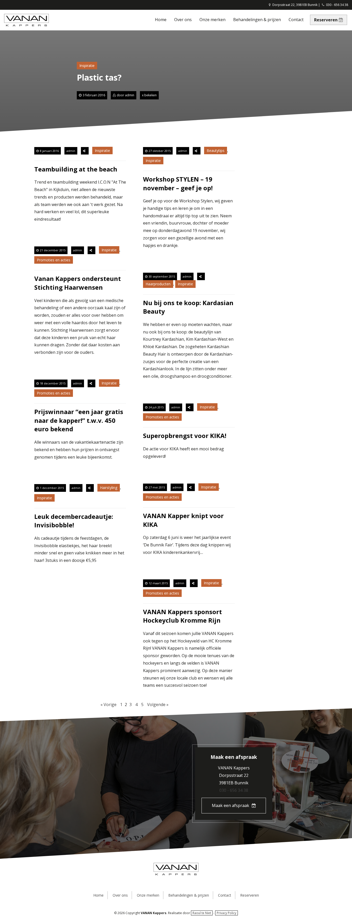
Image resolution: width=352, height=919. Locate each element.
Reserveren (326, 20)
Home (160, 19)
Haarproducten (158, 283)
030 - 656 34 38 (337, 5)
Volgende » (158, 704)
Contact (296, 19)
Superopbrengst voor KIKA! (184, 435)
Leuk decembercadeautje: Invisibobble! (73, 520)
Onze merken (212, 19)
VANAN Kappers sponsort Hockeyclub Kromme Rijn (182, 616)
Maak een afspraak (230, 805)
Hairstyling (108, 487)
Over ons (183, 19)
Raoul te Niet (201, 913)
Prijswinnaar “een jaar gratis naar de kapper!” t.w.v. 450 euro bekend (78, 420)
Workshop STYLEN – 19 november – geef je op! (178, 183)
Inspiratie (87, 65)
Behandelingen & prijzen (257, 19)
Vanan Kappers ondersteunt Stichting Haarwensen (77, 282)
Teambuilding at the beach (75, 169)
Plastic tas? (99, 77)
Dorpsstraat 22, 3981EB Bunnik (294, 5)
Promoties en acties (53, 259)
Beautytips (215, 150)
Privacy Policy (226, 913)
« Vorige (108, 704)
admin (129, 95)
